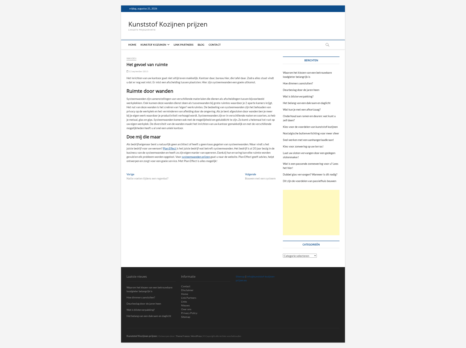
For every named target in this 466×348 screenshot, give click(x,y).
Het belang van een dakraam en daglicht (307, 103)
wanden (131, 58)
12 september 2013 (138, 71)
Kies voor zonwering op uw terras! (303, 146)
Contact (215, 44)
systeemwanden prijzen (196, 156)
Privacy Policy (189, 313)
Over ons (186, 309)
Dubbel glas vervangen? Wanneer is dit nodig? (310, 174)
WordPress (196, 336)
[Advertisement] (311, 212)
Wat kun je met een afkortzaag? (302, 109)
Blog (201, 44)
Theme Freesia (182, 336)
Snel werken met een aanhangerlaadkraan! (308, 139)
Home (132, 44)
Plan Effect (170, 148)
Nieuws (185, 305)
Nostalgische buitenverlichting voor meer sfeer (311, 133)
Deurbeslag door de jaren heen (301, 89)
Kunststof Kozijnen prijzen (168, 24)
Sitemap (185, 316)
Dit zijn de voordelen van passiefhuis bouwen (309, 181)
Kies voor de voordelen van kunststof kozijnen (310, 126)
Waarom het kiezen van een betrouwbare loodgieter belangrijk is (149, 289)
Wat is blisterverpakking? (298, 96)
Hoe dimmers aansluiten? (298, 83)
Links (184, 301)
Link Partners (183, 44)
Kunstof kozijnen (153, 44)
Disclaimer (187, 290)
